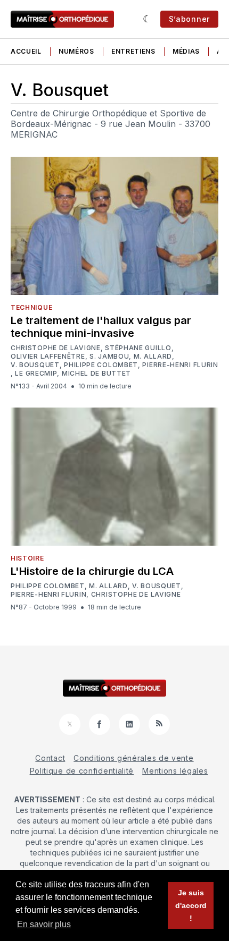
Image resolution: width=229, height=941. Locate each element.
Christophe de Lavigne (56, 348)
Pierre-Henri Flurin (180, 365)
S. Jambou (109, 356)
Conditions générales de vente (133, 757)
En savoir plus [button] (44, 924)
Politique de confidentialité (82, 770)
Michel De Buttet (96, 373)
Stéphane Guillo (138, 348)
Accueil (26, 51)
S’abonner (189, 18)
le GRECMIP (36, 373)
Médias (186, 51)
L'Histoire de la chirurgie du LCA (92, 571)
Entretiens (133, 51)
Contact (50, 757)
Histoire (27, 558)
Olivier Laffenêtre (48, 356)
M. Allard (153, 356)
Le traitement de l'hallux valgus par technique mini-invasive (101, 327)
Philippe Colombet (101, 365)
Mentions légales (175, 770)
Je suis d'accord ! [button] (191, 905)
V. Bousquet (35, 365)
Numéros (76, 51)
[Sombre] (147, 19)
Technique (31, 307)
